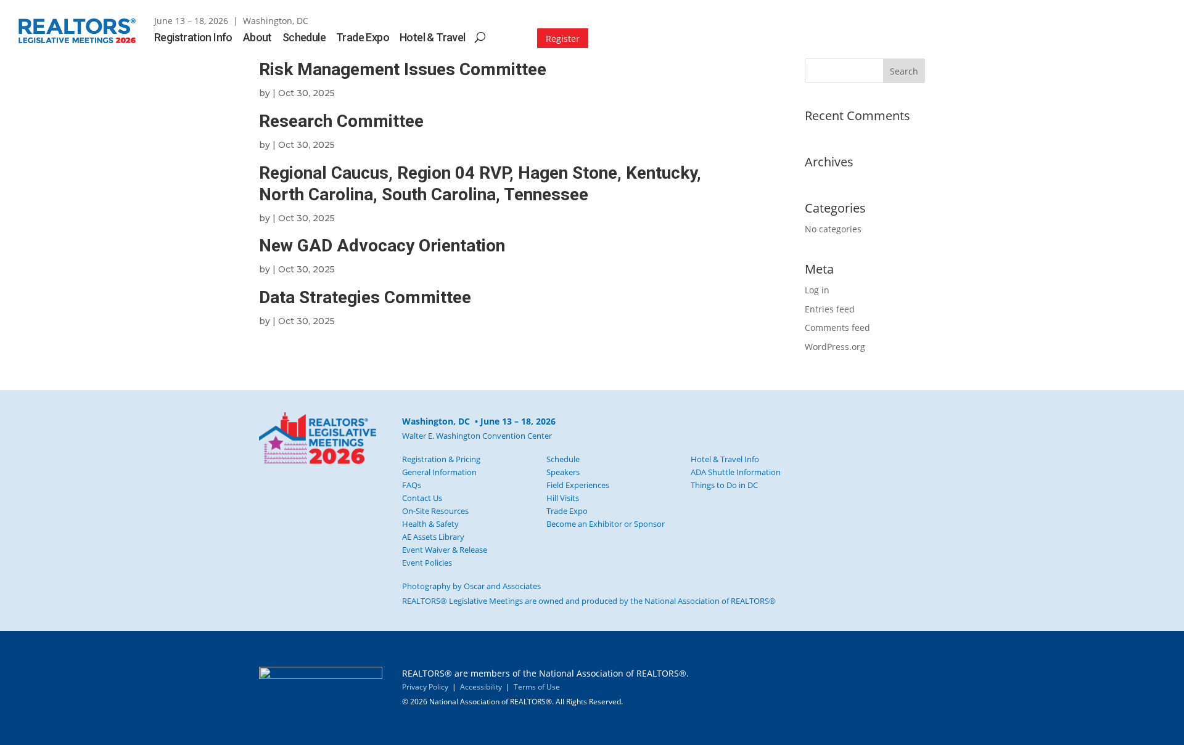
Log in (817, 290)
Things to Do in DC (724, 485)
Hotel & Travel (433, 38)
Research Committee (341, 121)
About (257, 38)
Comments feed (837, 327)
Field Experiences (577, 485)
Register (563, 38)
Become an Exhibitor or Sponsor (605, 523)
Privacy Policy (425, 687)
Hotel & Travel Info (725, 459)
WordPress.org (835, 346)
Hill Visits (562, 497)
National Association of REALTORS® (710, 600)
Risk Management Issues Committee (402, 69)
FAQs (411, 485)
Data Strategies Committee (365, 297)
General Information (439, 472)
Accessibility (481, 687)
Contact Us (422, 497)
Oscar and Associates (502, 586)
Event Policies (427, 562)
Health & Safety (430, 523)
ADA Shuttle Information (736, 472)
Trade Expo (362, 38)
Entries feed (830, 309)
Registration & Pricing (441, 459)
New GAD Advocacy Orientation (382, 245)
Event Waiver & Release (444, 549)
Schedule (304, 38)
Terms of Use (537, 687)
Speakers (563, 472)
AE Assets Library (433, 536)
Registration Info (193, 38)
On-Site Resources (435, 510)
